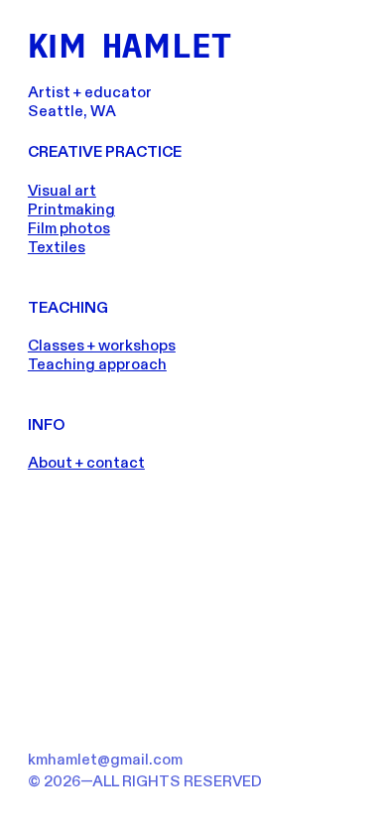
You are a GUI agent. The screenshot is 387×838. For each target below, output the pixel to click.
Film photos (69, 228)
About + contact (86, 463)
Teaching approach (97, 364)
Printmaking (71, 210)
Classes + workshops (102, 346)
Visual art (62, 191)
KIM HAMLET (129, 45)
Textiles (56, 247)
